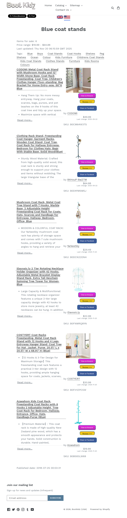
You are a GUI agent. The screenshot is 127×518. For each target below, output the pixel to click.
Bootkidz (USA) (79, 509)
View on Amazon (87, 96)
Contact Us (63, 9)
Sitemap (75, 5)
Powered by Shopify (100, 509)
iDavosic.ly (73, 312)
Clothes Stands (55, 61)
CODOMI (72, 113)
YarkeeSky (73, 245)
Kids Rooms (92, 61)
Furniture (74, 61)
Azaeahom (73, 445)
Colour (47, 57)
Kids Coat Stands (30, 61)
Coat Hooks (74, 53)
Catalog (60, 5)
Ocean (34, 57)
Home (48, 5)
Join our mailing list (20, 485)
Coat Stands (55, 53)
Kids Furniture (63, 57)
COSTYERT (73, 378)
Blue (30, 53)
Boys (40, 53)
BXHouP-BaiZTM (77, 179)
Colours (25, 64)
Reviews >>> (87, 102)
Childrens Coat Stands (90, 57)
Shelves (90, 53)
